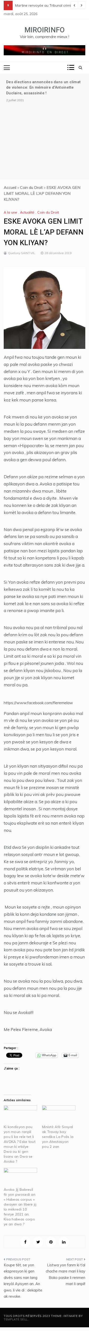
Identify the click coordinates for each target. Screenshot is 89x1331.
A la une (10, 212)
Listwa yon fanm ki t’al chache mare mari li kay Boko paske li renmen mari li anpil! (65, 1274)
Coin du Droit (31, 187)
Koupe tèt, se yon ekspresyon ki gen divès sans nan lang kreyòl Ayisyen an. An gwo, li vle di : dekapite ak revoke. (23, 1281)
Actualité (27, 212)
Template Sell (15, 1319)
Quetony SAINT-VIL (21, 253)
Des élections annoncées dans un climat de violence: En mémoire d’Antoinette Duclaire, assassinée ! (43, 87)
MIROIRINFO (44, 30)
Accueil (10, 187)
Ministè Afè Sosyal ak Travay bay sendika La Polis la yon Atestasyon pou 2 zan (58, 1137)
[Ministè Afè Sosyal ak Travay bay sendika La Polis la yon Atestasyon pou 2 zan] (58, 1114)
